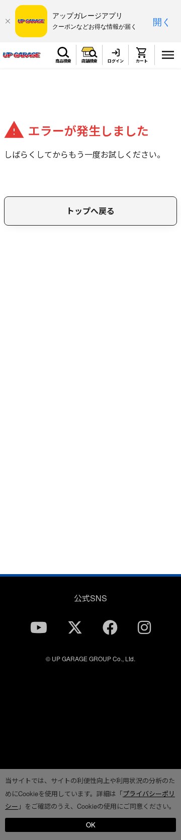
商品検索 (63, 60)
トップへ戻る (90, 211)
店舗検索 (89, 60)
